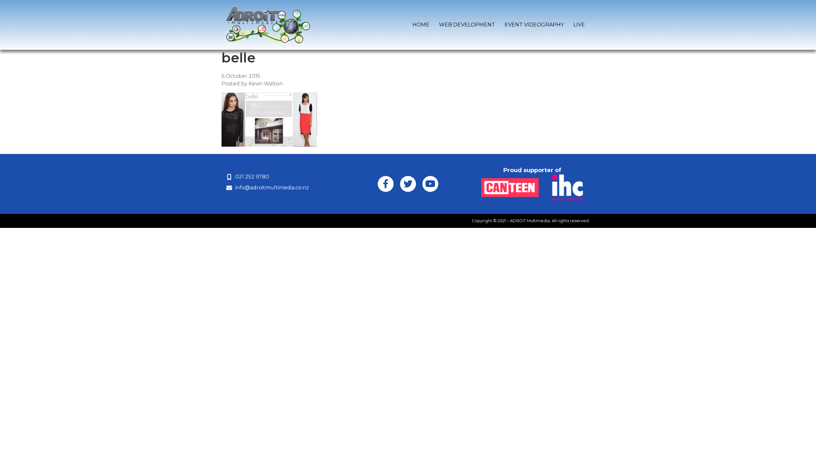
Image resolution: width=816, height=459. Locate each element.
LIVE (579, 25)
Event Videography (534, 25)
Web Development (467, 25)
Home (420, 25)
